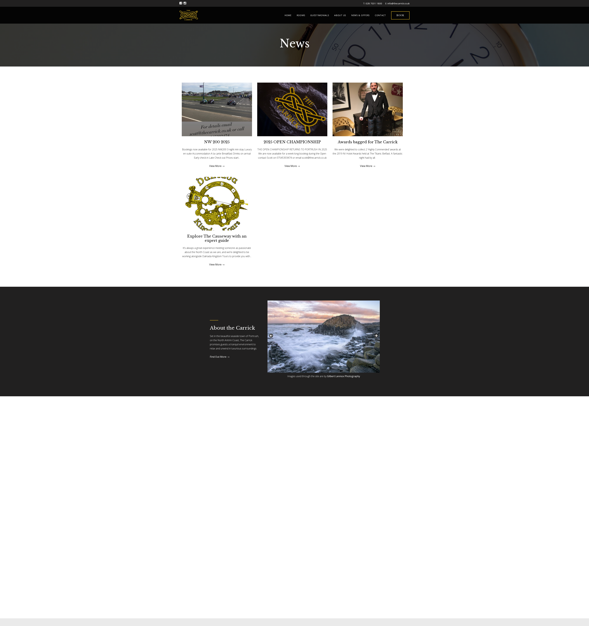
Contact (380, 15)
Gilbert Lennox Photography (343, 376)
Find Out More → (219, 356)
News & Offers (360, 15)
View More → (217, 166)
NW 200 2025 (217, 142)
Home (288, 15)
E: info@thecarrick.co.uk (397, 3)
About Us (340, 15)
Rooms (301, 15)
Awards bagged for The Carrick (368, 142)
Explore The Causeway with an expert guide (216, 238)
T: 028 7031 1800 (372, 3)
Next (376, 336)
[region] (324, 337)
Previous (271, 336)
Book (400, 15)
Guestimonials (319, 15)
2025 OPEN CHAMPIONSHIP (292, 142)
